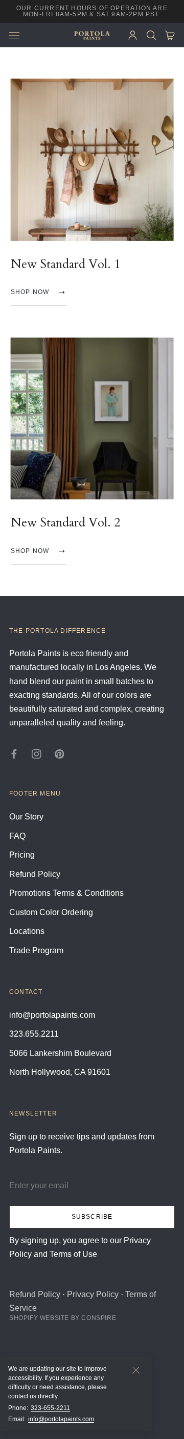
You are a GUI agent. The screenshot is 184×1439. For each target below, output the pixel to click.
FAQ (17, 836)
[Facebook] (14, 753)
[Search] (151, 35)
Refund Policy (34, 874)
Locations (26, 931)
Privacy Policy (93, 1294)
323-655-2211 (50, 1408)
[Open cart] (170, 35)
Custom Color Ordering (51, 912)
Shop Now (30, 292)
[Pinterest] (59, 753)
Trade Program (36, 950)
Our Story (26, 816)
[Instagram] (36, 753)
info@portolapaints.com (61, 1419)
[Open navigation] (14, 35)
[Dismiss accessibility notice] (136, 1370)
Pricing (22, 854)
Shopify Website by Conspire (62, 1317)
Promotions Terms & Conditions (66, 893)
